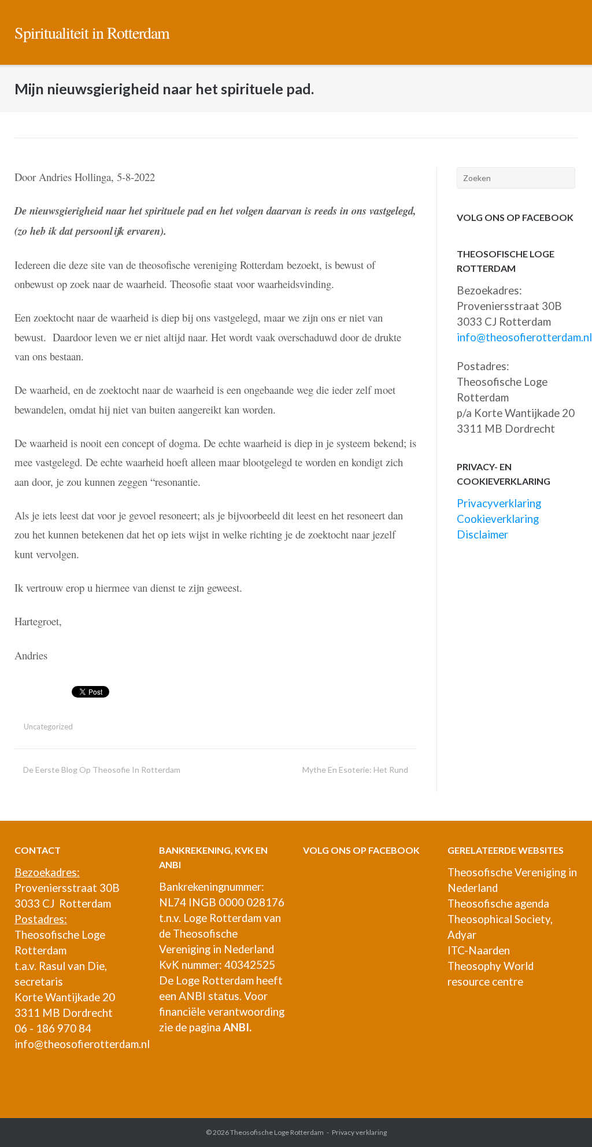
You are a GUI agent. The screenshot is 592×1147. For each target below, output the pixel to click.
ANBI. (237, 1027)
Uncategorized (48, 726)
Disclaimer (482, 534)
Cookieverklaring (498, 518)
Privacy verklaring (359, 1132)
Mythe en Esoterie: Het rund (355, 769)
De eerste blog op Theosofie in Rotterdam (101, 769)
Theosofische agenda (498, 903)
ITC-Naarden (478, 950)
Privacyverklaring (499, 503)
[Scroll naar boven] (562, 1118)
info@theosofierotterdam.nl (524, 337)
